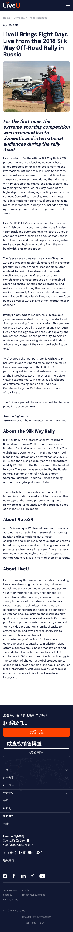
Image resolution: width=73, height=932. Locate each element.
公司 (6, 800)
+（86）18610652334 (23, 853)
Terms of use (10, 890)
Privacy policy (10, 900)
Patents (25, 890)
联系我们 (8, 860)
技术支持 (8, 793)
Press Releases (38, 18)
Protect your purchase (33, 895)
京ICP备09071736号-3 (36, 923)
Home (6, 18)
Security (7, 895)
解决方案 (8, 777)
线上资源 (8, 785)
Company (19, 18)
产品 (6, 770)
